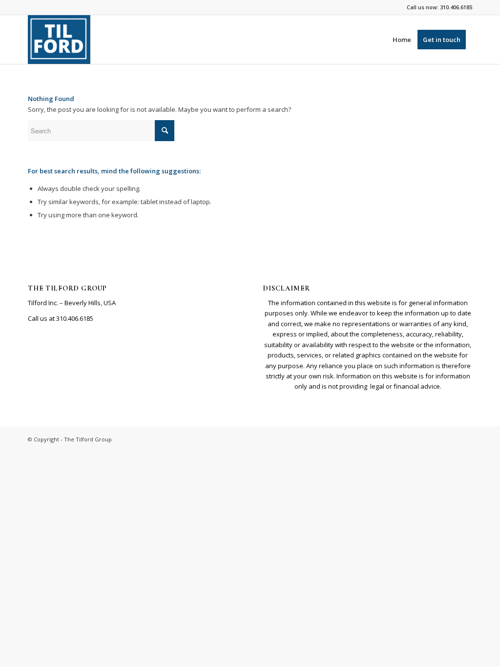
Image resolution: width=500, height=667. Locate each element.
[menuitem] (401, 39)
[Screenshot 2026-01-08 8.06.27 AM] (59, 39)
